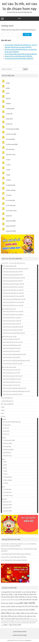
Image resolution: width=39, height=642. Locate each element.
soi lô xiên (6, 622)
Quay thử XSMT (11, 226)
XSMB (8, 83)
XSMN (8, 88)
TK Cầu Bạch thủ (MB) (12, 129)
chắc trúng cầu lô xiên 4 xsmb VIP (12, 323)
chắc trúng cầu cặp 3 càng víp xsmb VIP (13, 284)
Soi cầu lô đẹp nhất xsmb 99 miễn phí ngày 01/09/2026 (21, 54)
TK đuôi (8, 180)
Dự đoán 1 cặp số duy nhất (16, 594)
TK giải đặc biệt (10, 185)
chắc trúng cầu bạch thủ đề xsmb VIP (13, 274)
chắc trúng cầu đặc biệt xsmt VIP (12, 345)
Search (25, 69)
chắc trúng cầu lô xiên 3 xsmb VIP (12, 320)
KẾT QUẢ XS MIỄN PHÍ (7, 404)
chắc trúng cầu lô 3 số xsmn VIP (11, 385)
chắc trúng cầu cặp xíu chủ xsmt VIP (12, 342)
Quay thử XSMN (11, 231)
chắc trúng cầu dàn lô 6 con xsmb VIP (13, 311)
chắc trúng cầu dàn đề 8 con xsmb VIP (13, 293)
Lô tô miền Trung (11, 210)
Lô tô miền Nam (11, 205)
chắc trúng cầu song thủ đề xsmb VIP (13, 326)
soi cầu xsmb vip (12, 619)
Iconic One (10, 640)
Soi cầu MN (6, 616)
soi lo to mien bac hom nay (30, 621)
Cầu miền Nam (10, 149)
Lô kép (8, 169)
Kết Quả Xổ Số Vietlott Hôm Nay (12, 422)
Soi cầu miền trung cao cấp (9, 336)
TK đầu (8, 175)
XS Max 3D (9, 124)
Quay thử (9, 215)
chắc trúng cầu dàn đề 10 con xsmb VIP (13, 296)
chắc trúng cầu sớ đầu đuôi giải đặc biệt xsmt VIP (16, 360)
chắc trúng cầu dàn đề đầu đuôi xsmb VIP (14, 299)
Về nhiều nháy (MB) (12, 144)
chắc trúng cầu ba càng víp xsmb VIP (13, 271)
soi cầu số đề (16, 616)
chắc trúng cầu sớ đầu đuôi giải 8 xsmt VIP (14, 354)
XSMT (8, 93)
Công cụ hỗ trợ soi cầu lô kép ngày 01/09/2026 (18, 56)
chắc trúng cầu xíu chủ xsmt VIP (11, 357)
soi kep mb (3, 621)
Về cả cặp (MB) (10, 139)
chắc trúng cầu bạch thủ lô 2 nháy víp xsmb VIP (15, 268)
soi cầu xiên (25, 616)
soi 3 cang (33, 597)
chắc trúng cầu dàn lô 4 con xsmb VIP (13, 305)
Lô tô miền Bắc (10, 200)
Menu (19, 18)
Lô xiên (8, 164)
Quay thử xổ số (7, 501)
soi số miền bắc (24, 622)
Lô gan (8, 159)
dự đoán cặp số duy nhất (13, 597)
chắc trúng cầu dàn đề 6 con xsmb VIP (13, 290)
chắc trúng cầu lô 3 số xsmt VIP (11, 351)
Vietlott (8, 103)
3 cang (3, 592)
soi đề (29, 622)
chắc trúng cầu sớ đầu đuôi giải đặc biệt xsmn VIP (16, 391)
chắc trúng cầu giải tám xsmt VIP (12, 348)
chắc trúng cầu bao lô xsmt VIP (11, 339)
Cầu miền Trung (10, 154)
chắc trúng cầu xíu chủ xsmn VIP (11, 369)
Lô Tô (3, 487)
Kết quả (8, 98)
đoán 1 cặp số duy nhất (12, 625)
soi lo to (16, 621)
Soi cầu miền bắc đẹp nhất (9, 266)
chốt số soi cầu (12, 592)
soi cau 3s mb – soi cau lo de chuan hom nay (13, 263)
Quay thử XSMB (11, 220)
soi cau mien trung (10, 603)
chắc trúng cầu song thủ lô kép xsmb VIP (14, 333)
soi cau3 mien (10, 599)
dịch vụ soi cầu (23, 592)
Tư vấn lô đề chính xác (7, 401)
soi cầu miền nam (31, 613)
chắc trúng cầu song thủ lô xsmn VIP (13, 394)
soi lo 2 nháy (10, 621)
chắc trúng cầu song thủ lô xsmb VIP (13, 330)
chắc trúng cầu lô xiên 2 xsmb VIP (12, 317)
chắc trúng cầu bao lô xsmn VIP (11, 372)
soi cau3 (3, 599)
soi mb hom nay (17, 622)
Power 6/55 (9, 118)
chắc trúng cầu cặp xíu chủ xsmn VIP (13, 376)
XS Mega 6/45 (10, 108)
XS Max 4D (9, 113)
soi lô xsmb (11, 622)
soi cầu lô (27, 609)
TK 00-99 (8, 195)
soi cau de (24, 599)
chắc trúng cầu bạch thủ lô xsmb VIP (13, 280)
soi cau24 (16, 599)
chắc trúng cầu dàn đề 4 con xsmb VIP (13, 287)
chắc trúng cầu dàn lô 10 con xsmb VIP (13, 302)
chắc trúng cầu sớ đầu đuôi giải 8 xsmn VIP (14, 388)
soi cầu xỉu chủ (23, 619)
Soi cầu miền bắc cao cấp (9, 309)
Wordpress (28, 640)
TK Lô (3, 459)
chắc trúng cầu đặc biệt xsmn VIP (12, 379)
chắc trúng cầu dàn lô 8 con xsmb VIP (13, 314)
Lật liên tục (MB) (11, 134)
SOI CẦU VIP (26, 606)
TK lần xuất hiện (11, 190)
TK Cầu (4, 437)
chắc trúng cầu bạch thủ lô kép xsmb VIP (14, 277)
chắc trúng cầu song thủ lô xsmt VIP (12, 363)
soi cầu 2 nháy (6, 610)
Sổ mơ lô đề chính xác (7, 398)
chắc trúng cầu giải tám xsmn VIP (12, 382)
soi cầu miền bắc (16, 613)
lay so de (25, 597)
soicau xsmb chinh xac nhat (11, 606)
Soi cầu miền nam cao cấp (9, 367)
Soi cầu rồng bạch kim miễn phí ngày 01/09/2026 (19, 58)
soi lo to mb (21, 621)
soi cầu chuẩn (17, 610)
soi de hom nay (33, 619)
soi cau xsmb (27, 602)
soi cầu (35, 606)
